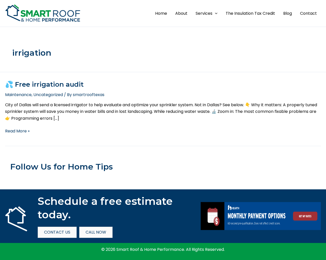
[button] (215, 13)
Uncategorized (48, 95)
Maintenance (18, 95)
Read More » (17, 131)
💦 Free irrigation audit (44, 84)
